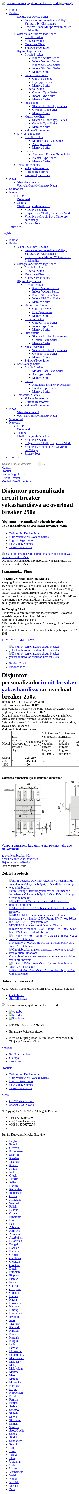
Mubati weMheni (35, 44)
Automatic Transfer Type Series (51, 154)
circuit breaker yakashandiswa (39, 686)
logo (70, 3)
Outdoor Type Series (44, 92)
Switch (29, 151)
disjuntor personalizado (16, 862)
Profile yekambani (20, 1054)
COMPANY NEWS (21, 1101)
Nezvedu (14, 192)
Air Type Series (41, 144)
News (12, 178)
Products (7, 1067)
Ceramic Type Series (44, 109)
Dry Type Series (42, 82)
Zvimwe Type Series (37, 47)
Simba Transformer (36, 75)
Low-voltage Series (28, 133)
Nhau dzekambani (28, 182)
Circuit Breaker (34, 37)
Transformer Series (28, 164)
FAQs (20, 195)
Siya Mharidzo (18, 998)
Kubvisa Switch (34, 40)
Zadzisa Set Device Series (32, 16)
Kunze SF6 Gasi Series (46, 64)
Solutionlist (16, 189)
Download (23, 199)
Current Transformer (37, 171)
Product (14, 13)
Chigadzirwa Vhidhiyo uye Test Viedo (48, 213)
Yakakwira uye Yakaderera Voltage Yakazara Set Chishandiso (46, 21)
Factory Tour (32, 223)
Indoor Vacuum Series (45, 61)
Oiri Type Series (42, 78)
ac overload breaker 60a (16, 855)
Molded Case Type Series (47, 140)
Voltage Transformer (37, 168)
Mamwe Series (41, 71)
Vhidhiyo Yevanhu (36, 209)
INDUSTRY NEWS (21, 1104)
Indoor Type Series (43, 95)
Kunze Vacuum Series (45, 58)
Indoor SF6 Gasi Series (46, 68)
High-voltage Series (29, 51)
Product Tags (17, 666)
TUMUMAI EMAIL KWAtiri (20, 640)
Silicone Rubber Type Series (49, 106)
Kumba (13, 9)
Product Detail (18, 663)
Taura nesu (15, 226)
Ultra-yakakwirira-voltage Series (36, 33)
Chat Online (16, 995)
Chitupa (21, 202)
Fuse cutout (32, 102)
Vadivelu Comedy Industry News (37, 185)
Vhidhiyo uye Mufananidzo (33, 206)
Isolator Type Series (44, 158)
